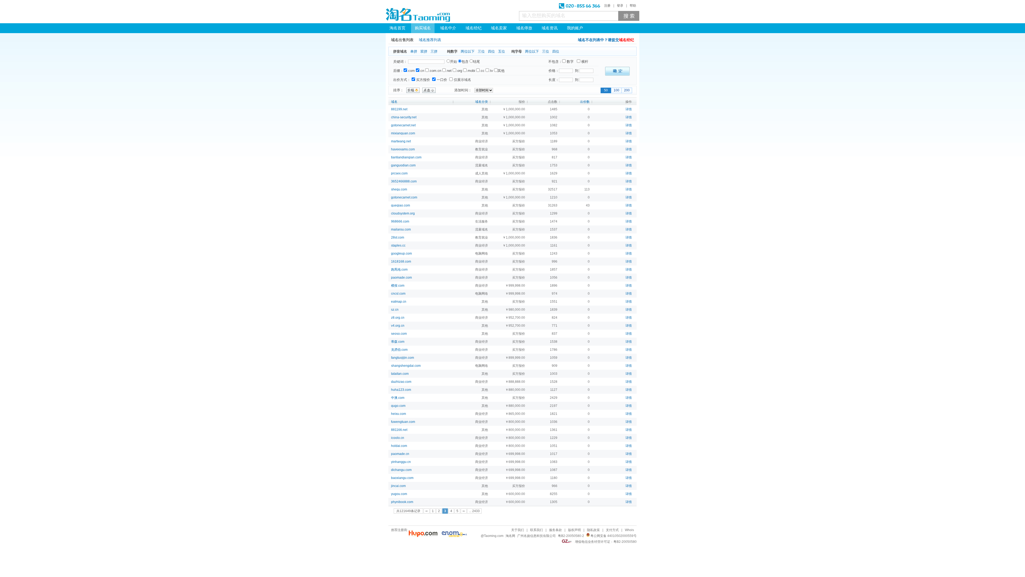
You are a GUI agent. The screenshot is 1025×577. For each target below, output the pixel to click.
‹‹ (426, 511)
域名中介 (448, 28)
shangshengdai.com (406, 366)
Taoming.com (493, 536)
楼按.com (397, 285)
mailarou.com (401, 229)
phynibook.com (402, 502)
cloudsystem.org (403, 213)
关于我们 (517, 530)
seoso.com (399, 334)
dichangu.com (401, 470)
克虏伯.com (399, 350)
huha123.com (401, 390)
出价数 (585, 102)
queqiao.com (400, 205)
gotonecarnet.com (404, 197)
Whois (629, 530)
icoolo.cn (397, 438)
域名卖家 (499, 28)
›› (464, 511)
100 (616, 90)
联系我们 (536, 530)
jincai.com (398, 486)
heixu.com (398, 414)
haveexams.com (403, 149)
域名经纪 (474, 28)
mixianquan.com (403, 133)
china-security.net (403, 117)
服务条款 (555, 530)
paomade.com (401, 277)
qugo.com (398, 406)
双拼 (423, 51)
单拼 (413, 51)
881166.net (399, 430)
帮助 (633, 5)
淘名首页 (397, 28)
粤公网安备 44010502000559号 (613, 536)
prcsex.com (399, 173)
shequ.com (399, 189)
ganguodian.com (403, 165)
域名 (394, 102)
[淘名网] (418, 15)
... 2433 (474, 511)
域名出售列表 (402, 40)
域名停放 (524, 28)
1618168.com (401, 261)
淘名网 (510, 536)
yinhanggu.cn (401, 462)
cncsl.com (398, 293)
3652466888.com (404, 181)
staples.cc (398, 245)
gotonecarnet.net (403, 125)
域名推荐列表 (430, 40)
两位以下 (468, 51)
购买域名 (423, 28)
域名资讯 (550, 28)
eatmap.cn (398, 301)
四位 (491, 51)
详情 (628, 109)
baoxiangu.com (402, 478)
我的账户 (575, 28)
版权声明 (574, 530)
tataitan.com (400, 374)
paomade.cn (400, 454)
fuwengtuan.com (403, 422)
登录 (620, 5)
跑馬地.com (399, 269)
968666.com (400, 221)
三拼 (434, 51)
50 (606, 90)
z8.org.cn (397, 317)
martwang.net (401, 141)
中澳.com (397, 398)
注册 (607, 5)
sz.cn (395, 309)
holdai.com (399, 446)
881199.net (399, 109)
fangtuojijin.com (402, 358)
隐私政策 (593, 530)
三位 (481, 51)
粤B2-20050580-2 (571, 536)
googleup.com (401, 253)
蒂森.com (397, 342)
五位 (501, 51)
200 (627, 90)
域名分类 (481, 102)
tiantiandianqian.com (406, 157)
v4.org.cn (397, 326)
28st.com (397, 237)
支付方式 (612, 530)
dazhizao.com (401, 382)
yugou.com (399, 494)
